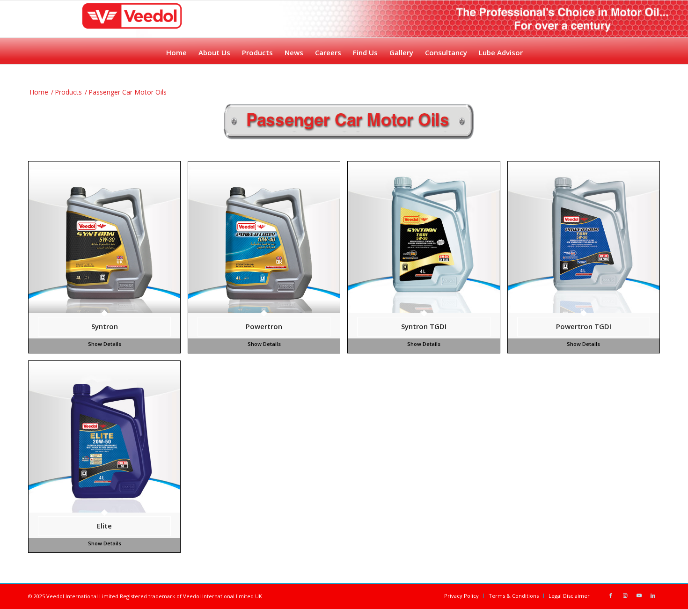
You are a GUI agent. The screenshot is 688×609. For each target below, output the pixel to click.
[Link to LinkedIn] (653, 595)
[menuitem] (176, 50)
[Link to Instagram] (625, 595)
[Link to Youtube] (639, 595)
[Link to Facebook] (611, 595)
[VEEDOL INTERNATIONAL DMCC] (132, 28)
